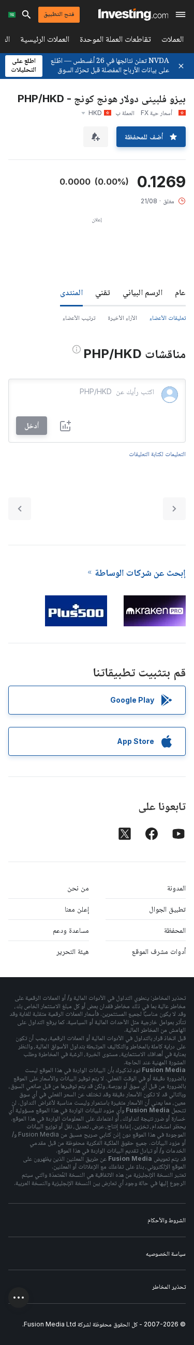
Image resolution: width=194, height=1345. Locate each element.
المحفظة (175, 930)
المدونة (176, 887)
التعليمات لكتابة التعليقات (157, 454)
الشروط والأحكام (166, 1220)
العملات (172, 41)
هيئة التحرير (72, 951)
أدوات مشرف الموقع (159, 951)
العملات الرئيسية (44, 41)
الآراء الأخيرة (122, 317)
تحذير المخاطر (169, 1286)
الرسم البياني (142, 292)
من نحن (78, 887)
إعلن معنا (77, 908)
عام (180, 292)
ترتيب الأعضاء (79, 317)
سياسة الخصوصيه (166, 1253)
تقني (102, 292)
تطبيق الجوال (167, 908)
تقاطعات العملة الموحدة (115, 41)
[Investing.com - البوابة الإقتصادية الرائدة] (133, 14)
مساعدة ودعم (71, 930)
